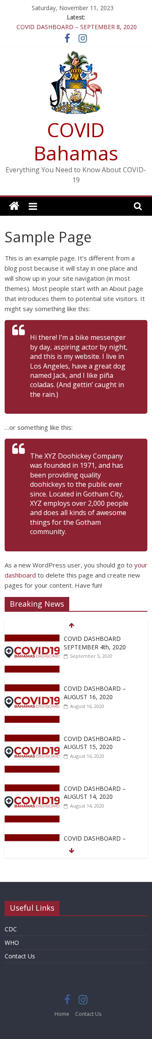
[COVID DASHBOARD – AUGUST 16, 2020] (32, 689)
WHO (12, 943)
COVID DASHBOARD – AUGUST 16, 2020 (95, 692)
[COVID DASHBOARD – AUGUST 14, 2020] (32, 789)
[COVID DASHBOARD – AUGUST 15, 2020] (32, 739)
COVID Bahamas (76, 141)
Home (61, 1013)
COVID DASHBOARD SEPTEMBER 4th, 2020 (95, 643)
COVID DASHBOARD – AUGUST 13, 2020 (95, 842)
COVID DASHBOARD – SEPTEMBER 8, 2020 (76, 27)
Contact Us (20, 956)
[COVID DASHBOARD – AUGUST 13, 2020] (32, 839)
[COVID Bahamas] (14, 206)
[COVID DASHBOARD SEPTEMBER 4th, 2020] (32, 639)
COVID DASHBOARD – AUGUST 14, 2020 (95, 792)
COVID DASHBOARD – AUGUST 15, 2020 (95, 743)
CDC (11, 929)
